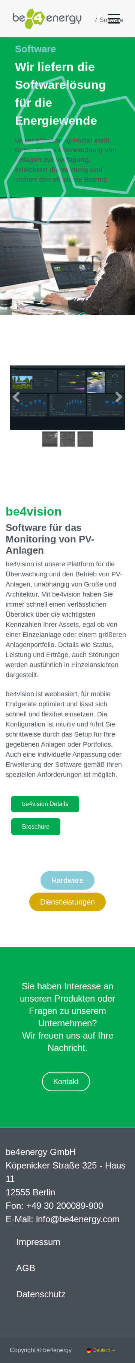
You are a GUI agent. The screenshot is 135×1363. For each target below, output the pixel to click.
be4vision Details (45, 804)
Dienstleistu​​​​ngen (67, 902)
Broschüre (36, 827)
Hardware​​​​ (67, 880)
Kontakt (66, 1081)
